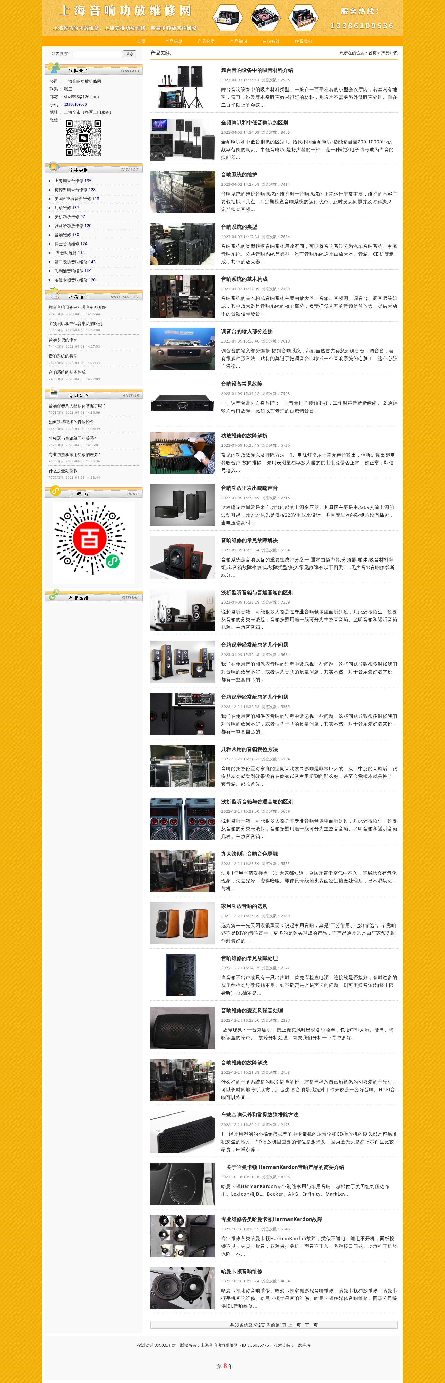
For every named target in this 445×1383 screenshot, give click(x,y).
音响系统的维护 (63, 340)
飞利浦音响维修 (69, 271)
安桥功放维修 (67, 216)
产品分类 (206, 41)
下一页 (311, 1325)
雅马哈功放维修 (69, 226)
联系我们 (303, 41)
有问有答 (271, 41)
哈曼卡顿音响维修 (71, 280)
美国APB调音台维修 (73, 198)
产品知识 (238, 41)
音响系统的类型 (63, 356)
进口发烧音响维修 (71, 262)
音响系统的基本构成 (67, 372)
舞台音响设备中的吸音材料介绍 (77, 307)
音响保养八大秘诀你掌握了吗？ (77, 406)
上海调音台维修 (69, 180)
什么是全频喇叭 (63, 471)
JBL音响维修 (66, 253)
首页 (141, 41)
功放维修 (63, 207)
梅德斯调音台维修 (71, 189)
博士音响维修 (67, 244)
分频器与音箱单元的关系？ (73, 438)
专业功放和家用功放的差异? (74, 454)
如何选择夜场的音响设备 (71, 422)
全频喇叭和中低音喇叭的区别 (75, 323)
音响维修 (63, 235)
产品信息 (174, 41)
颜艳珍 (304, 1345)
